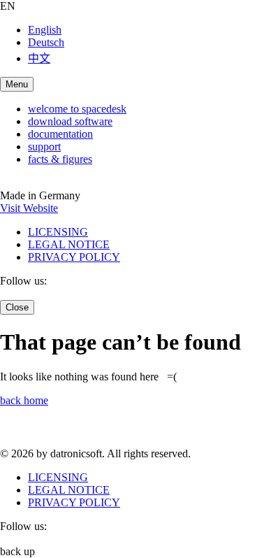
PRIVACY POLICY (74, 257)
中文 (39, 58)
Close (17, 307)
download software (70, 121)
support (44, 146)
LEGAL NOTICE (69, 244)
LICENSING (58, 232)
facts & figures (60, 159)
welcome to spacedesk (77, 109)
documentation (60, 134)
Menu (17, 84)
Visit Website (29, 208)
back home (24, 400)
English (44, 30)
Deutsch (46, 42)
